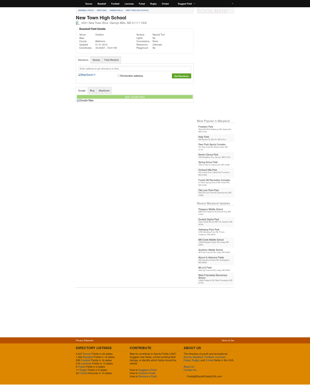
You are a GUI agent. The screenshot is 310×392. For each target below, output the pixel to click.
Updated (83, 44)
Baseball (102, 3)
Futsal (142, 3)
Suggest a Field (147, 370)
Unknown (157, 44)
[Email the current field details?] (206, 10)
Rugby (153, 3)
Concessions (143, 41)
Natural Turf (159, 34)
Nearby (96, 59)
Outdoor (99, 34)
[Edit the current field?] (211, 10)
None (155, 41)
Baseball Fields (86, 10)
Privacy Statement (84, 340)
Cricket (165, 3)
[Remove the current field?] (222, 10)
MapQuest (104, 90)
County (83, 41)
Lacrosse (129, 3)
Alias (81, 38)
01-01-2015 (101, 44)
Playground (142, 48)
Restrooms (142, 44)
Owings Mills (116, 10)
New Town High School (137, 10)
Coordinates (85, 48)
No (154, 38)
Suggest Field (185, 3)
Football (115, 3)
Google (82, 90)
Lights (139, 38)
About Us (189, 366)
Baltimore (100, 41)
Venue (82, 34)
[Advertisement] (215, 67)
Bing (92, 90)
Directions (83, 59)
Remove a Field (147, 376)
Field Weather (111, 59)
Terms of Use (228, 340)
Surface (140, 34)
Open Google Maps (135, 96)
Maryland (102, 10)
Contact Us (190, 370)
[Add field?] (217, 10)
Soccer (88, 3)
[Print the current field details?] (200, 10)
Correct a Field (146, 373)
